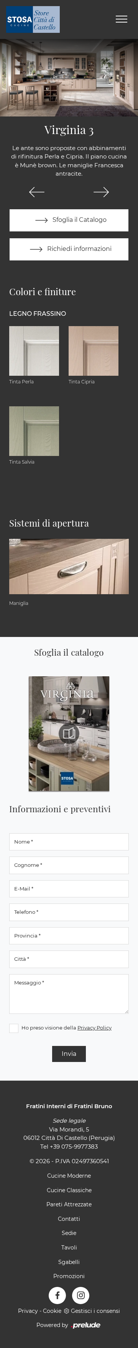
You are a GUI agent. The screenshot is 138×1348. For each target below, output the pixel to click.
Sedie (69, 1233)
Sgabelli (69, 1262)
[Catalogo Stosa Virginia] (69, 733)
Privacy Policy (94, 1028)
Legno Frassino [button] (37, 313)
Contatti (69, 1218)
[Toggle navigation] (121, 19)
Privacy (28, 1311)
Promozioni (69, 1276)
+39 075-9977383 (74, 1146)
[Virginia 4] (101, 192)
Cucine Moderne (69, 1175)
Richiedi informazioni (79, 248)
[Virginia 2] (36, 192)
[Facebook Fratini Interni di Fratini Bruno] (57, 1295)
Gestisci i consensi (95, 1311)
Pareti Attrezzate (69, 1204)
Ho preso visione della (66, 1028)
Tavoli (69, 1247)
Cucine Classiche (69, 1190)
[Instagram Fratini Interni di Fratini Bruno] (80, 1295)
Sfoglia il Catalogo (79, 219)
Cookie (52, 1311)
